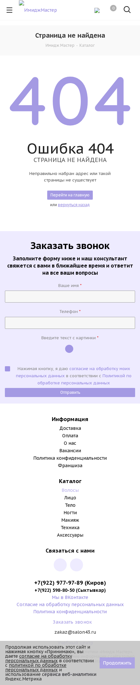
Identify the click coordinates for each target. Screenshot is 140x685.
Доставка (70, 428)
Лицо (70, 498)
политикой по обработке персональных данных (35, 667)
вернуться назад (74, 204)
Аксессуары (70, 535)
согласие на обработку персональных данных (38, 658)
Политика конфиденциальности (70, 458)
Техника (70, 527)
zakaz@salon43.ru (75, 632)
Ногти (70, 513)
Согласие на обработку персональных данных (70, 604)
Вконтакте (60, 564)
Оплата (70, 436)
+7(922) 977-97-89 (59, 583)
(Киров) (95, 583)
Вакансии (70, 451)
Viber (76, 564)
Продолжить (117, 663)
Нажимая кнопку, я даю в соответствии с (74, 376)
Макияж (70, 520)
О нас (70, 443)
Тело (70, 505)
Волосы (70, 490)
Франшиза (70, 465)
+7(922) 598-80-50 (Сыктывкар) (70, 590)
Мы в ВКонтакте (70, 597)
